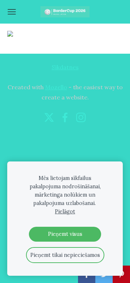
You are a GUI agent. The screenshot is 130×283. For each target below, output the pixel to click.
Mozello (56, 87)
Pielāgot (65, 211)
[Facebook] (65, 117)
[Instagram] (81, 117)
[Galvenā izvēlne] (12, 12)
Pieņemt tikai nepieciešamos (65, 255)
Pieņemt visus (65, 234)
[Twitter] (49, 117)
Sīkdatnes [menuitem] (65, 67)
